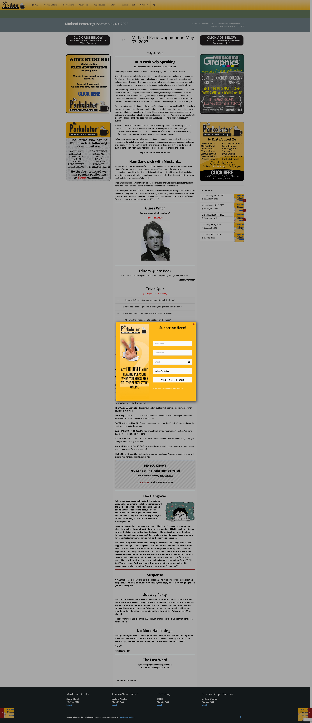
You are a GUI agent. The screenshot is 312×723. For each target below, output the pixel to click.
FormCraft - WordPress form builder (168, 388)
